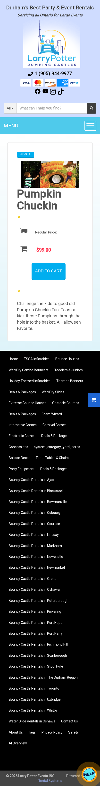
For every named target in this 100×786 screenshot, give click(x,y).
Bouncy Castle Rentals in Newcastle (36, 557)
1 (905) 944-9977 (53, 73)
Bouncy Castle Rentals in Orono (33, 579)
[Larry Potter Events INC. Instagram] (53, 92)
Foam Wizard (52, 414)
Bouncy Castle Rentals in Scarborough (38, 655)
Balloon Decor (19, 458)
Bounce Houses (67, 359)
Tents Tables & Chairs (52, 458)
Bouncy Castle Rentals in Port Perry (36, 633)
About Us (16, 732)
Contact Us (69, 721)
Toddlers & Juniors (68, 370)
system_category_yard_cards (57, 447)
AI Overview (18, 743)
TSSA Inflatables (37, 359)
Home (13, 359)
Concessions (18, 447)
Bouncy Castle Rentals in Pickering (35, 611)
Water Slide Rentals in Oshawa (32, 721)
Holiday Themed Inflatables (29, 381)
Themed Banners (69, 381)
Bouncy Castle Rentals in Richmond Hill (38, 644)
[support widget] (89, 774)
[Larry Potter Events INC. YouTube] (45, 92)
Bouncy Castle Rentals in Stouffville (36, 666)
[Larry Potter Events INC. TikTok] (61, 92)
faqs (32, 732)
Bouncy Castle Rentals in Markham (35, 546)
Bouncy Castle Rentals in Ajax (31, 480)
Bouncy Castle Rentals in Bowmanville (38, 502)
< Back (25, 154)
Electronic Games (22, 436)
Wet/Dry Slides (53, 392)
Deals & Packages (22, 392)
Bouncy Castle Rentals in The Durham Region (43, 677)
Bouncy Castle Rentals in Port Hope (35, 623)
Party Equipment (21, 469)
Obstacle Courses (65, 403)
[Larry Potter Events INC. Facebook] (38, 92)
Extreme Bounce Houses (27, 403)
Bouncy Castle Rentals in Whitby (33, 710)
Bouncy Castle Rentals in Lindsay (34, 535)
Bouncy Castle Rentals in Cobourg (34, 513)
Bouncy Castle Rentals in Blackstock (36, 491)
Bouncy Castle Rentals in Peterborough (38, 601)
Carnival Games (54, 425)
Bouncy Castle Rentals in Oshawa (34, 589)
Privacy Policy (52, 732)
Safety (73, 732)
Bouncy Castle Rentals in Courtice (34, 524)
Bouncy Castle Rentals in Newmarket (37, 567)
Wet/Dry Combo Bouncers (29, 370)
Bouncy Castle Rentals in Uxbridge (35, 699)
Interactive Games (23, 425)
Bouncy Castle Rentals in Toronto (34, 688)
